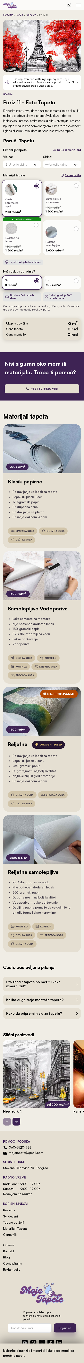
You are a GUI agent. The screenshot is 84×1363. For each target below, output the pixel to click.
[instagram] (42, 1343)
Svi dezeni (10, 1216)
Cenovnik (10, 1235)
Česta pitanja (12, 1263)
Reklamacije (11, 1269)
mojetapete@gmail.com (26, 1153)
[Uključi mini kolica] (69, 5)
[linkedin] (59, 1343)
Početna (8, 15)
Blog (6, 1257)
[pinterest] (33, 1343)
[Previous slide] (7, 1122)
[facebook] (50, 1343)
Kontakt (8, 1251)
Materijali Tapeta (15, 1228)
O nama (8, 1245)
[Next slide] (16, 1122)
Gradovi (31, 15)
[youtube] (25, 1343)
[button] (42, 984)
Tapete (20, 15)
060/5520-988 (20, 1147)
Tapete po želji (13, 1222)
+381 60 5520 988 (44, 388)
